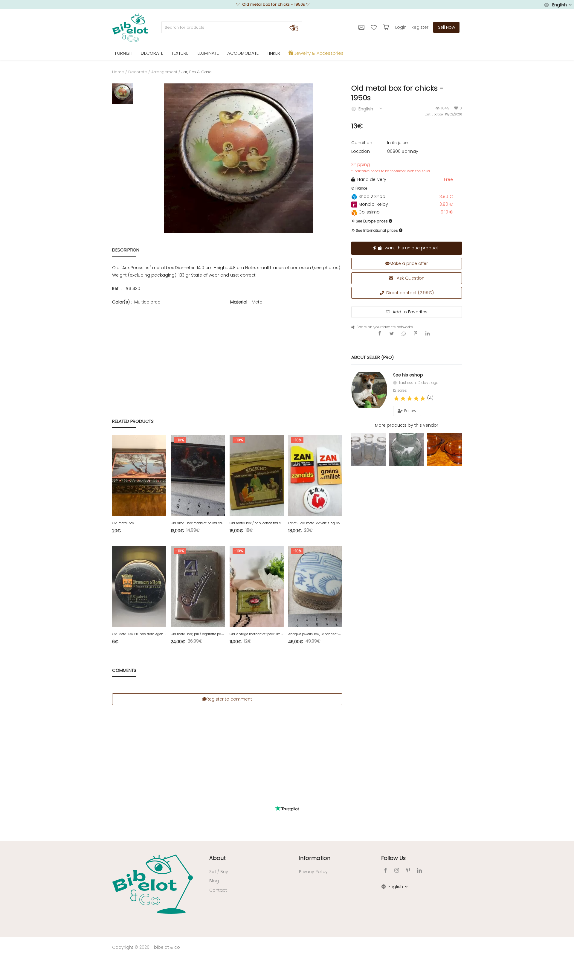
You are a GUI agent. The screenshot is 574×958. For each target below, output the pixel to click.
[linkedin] (419, 870)
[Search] (294, 27)
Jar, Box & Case (196, 72)
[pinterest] (408, 870)
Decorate (137, 72)
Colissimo (368, 212)
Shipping (390, 167)
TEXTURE (180, 53)
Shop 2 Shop (371, 196)
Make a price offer (409, 263)
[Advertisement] (227, 349)
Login (401, 27)
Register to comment (229, 699)
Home (118, 72)
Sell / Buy (218, 872)
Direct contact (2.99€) (409, 293)
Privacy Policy (313, 872)
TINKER (273, 53)
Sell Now (446, 27)
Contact (218, 890)
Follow (409, 411)
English (559, 5)
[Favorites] (374, 27)
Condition (361, 143)
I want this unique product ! (410, 248)
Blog (214, 881)
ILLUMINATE (208, 53)
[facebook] (385, 870)
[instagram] (397, 870)
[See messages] (362, 27)
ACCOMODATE (243, 53)
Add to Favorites (410, 312)
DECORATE (152, 53)
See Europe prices (371, 221)
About (217, 858)
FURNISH (123, 53)
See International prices (376, 230)
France (361, 188)
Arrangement (164, 72)
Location (360, 151)
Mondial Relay (372, 204)
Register (419, 27)
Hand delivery (370, 179)
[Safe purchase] (387, 27)
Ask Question (410, 278)
